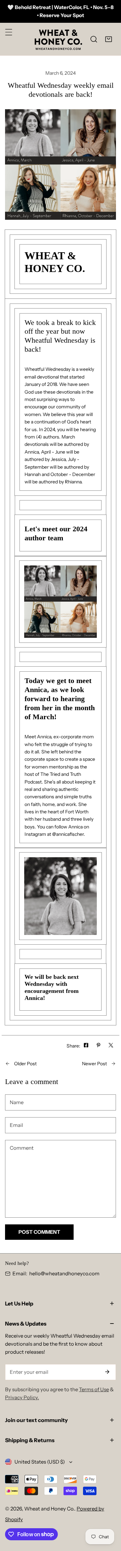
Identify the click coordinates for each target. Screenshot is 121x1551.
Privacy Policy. (22, 1397)
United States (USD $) (39, 1462)
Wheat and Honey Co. (49, 1508)
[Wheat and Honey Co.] (58, 39)
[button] (108, 39)
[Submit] (107, 1371)
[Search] (93, 39)
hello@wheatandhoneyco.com (64, 1273)
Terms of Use (94, 1389)
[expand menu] (8, 32)
